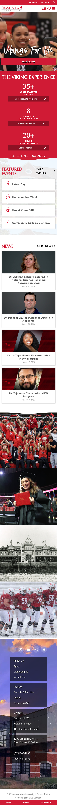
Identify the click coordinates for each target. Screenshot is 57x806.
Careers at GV (21, 718)
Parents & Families (24, 692)
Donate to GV (21, 703)
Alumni (17, 697)
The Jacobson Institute (26, 729)
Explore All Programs (27, 155)
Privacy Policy (43, 794)
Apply (26, 802)
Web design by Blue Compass (29, 798)
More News (45, 246)
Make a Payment (23, 723)
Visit (8, 802)
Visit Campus (21, 671)
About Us (19, 660)
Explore (28, 61)
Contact (46, 802)
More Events (41, 171)
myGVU (18, 686)
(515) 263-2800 (22, 753)
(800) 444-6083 (22, 758)
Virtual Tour (20, 677)
